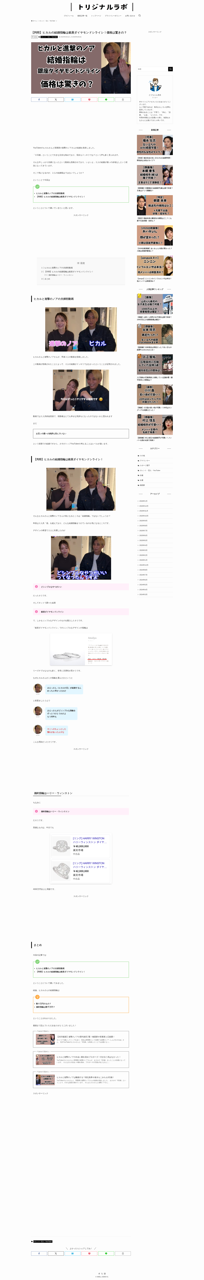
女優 (141, 480)
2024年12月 (143, 565)
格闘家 (142, 485)
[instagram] (105, 1274)
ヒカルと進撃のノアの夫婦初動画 (58, 268)
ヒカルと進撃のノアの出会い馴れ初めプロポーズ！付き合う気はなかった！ (89, 1057)
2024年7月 (143, 575)
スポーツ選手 (145, 465)
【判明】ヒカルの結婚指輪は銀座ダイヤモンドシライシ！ (69, 272)
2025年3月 (143, 550)
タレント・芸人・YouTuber (49, 37)
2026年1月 (143, 501)
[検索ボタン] (139, 15)
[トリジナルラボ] (102, 7)
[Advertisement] (81, 122)
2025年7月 (143, 531)
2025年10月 (143, 516)
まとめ (47, 279)
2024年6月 (143, 580)
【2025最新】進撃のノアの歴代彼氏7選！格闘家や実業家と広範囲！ (86, 1037)
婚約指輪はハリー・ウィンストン (61, 275)
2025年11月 (143, 511)
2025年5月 (143, 540)
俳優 (141, 475)
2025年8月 (143, 526)
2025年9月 (143, 521)
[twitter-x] (102, 1274)
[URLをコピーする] (123, 99)
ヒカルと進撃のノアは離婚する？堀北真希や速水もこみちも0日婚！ (85, 1077)
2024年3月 (143, 594)
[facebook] (99, 1274)
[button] (39, 99)
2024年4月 (143, 590)
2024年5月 (143, 585)
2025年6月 (143, 535)
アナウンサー (145, 461)
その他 (142, 456)
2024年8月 (143, 570)
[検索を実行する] (170, 69)
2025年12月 (143, 506)
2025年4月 (143, 545)
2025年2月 (143, 555)
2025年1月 (143, 560)
